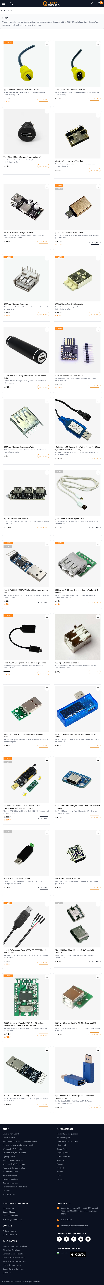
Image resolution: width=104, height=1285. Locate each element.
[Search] (11, 3)
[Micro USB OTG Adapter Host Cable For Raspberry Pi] (26, 637)
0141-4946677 (66, 1220)
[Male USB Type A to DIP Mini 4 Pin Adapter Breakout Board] (26, 709)
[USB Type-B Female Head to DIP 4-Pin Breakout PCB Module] (77, 997)
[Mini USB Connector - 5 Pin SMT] (77, 853)
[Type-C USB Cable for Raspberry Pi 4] (77, 493)
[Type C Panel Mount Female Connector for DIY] (26, 131)
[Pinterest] (73, 1239)
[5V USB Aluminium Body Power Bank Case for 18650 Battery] (26, 350)
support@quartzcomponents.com (74, 1225)
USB (10, 10)
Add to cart (43, 100)
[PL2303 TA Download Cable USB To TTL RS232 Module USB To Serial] (26, 924)
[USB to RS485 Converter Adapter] (26, 853)
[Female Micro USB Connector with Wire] (77, 64)
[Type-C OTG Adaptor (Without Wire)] (77, 207)
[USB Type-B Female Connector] (77, 637)
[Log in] (92, 3)
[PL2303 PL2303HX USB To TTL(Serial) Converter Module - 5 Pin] (26, 564)
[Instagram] (66, 1239)
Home (2, 10)
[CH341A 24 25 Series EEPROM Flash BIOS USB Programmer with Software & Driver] (26, 780)
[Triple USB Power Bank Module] (26, 493)
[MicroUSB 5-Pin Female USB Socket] (77, 135)
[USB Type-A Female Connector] (26, 278)
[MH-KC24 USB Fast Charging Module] (26, 207)
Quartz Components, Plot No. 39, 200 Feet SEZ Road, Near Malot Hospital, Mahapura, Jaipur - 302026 (79, 1211)
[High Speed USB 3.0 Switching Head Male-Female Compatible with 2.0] (77, 1070)
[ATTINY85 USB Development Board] (77, 350)
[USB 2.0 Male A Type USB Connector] (77, 278)
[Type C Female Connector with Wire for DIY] (26, 64)
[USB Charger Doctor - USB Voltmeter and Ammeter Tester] (77, 709)
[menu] (3, 3)
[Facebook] (59, 1239)
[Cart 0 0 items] (99, 3)
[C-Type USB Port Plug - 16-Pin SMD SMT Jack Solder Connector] (77, 924)
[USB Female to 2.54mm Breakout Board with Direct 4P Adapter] (77, 564)
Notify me (95, 243)
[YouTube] (80, 1239)
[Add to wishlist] (47, 43)
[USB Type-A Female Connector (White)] (26, 421)
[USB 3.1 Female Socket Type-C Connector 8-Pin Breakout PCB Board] (77, 780)
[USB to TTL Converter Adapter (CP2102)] (26, 1070)
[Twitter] (88, 1239)
